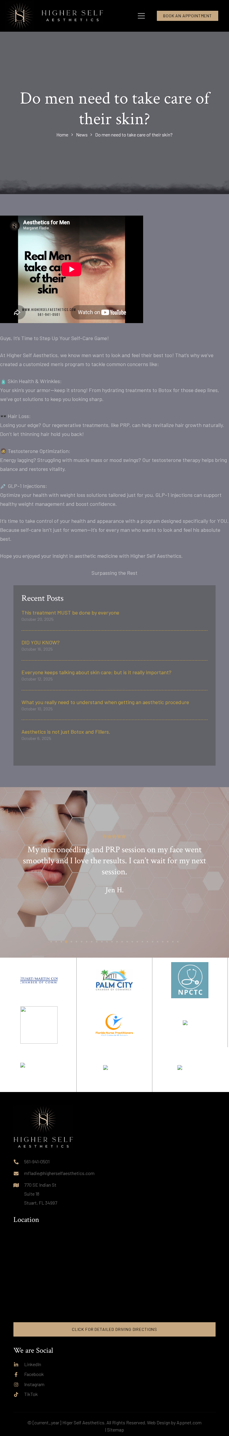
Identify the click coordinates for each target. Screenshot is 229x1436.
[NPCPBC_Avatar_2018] (39, 1025)
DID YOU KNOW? (40, 642)
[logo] (72, 16)
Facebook (34, 1374)
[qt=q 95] (114, 1069)
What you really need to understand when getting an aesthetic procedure (105, 702)
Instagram (34, 1384)
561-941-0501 (36, 1161)
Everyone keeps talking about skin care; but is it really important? (96, 672)
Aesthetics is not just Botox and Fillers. (65, 731)
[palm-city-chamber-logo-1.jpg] (114, 980)
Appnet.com (189, 1422)
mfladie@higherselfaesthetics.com (59, 1173)
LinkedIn (32, 1364)
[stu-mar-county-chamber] (39, 980)
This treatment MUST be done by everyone (70, 612)
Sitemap (115, 1429)
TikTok (31, 1394)
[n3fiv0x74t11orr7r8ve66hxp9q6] (114, 1025)
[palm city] (190, 1069)
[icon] (19, 15)
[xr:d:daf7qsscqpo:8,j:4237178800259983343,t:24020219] (39, 1069)
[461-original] (189, 980)
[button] (141, 15)
